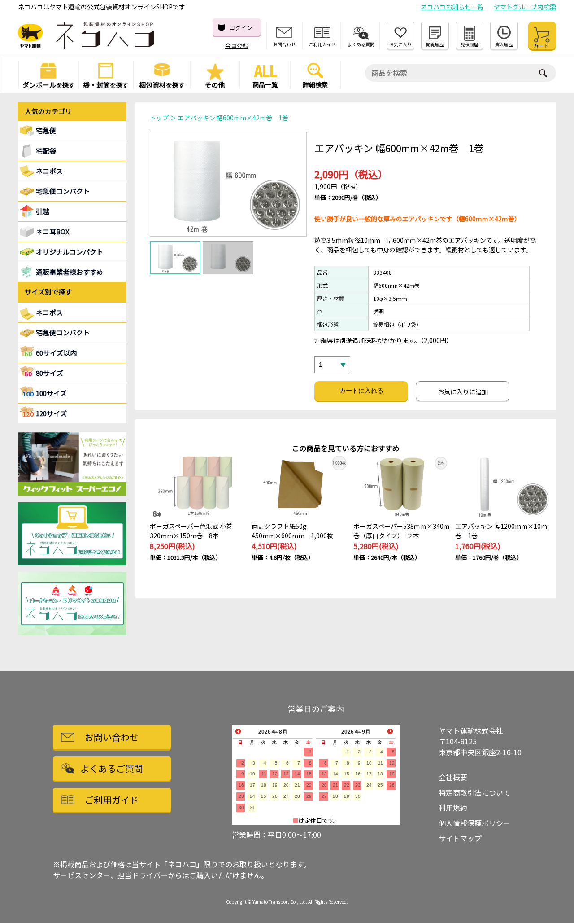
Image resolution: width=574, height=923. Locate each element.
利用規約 (453, 807)
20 (286, 784)
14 (297, 773)
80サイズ (49, 373)
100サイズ (51, 393)
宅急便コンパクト (63, 191)
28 (297, 796)
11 (263, 773)
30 (241, 807)
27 (286, 796)
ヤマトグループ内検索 (525, 6)
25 (263, 796)
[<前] (238, 731)
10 (252, 773)
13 (286, 773)
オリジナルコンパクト (69, 251)
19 (275, 784)
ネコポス (49, 312)
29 (309, 796)
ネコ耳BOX (53, 231)
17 (252, 784)
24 (252, 796)
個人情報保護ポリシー (474, 823)
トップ (159, 117)
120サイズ (51, 413)
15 (309, 773)
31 (252, 807)
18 (263, 784)
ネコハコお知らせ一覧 (452, 6)
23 (241, 796)
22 (309, 784)
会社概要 (453, 777)
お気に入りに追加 (463, 391)
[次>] (390, 731)
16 (241, 784)
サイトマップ (460, 838)
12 (275, 773)
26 (275, 796)
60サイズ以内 (56, 352)
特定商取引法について (474, 792)
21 (297, 784)
